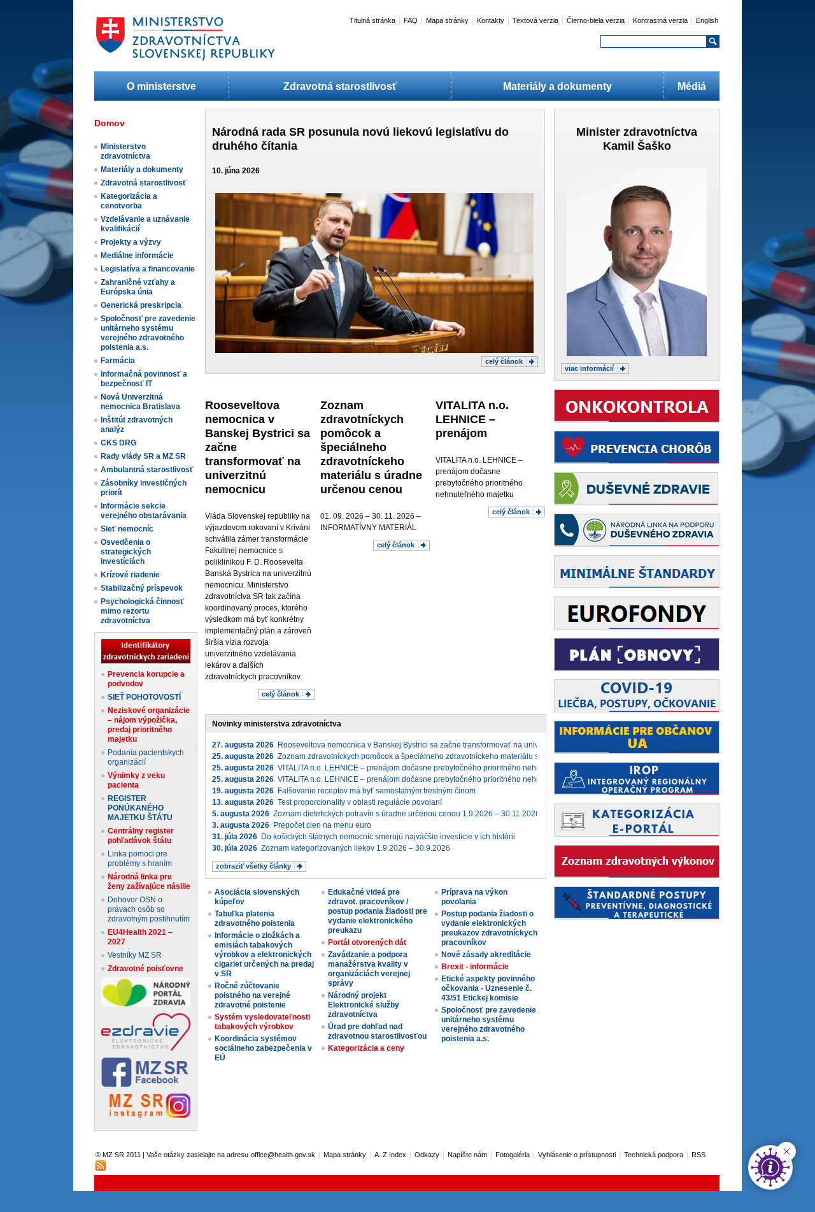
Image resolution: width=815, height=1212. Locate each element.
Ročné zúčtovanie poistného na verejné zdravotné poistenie (252, 995)
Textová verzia (535, 20)
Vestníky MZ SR (135, 955)
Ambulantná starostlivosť (147, 469)
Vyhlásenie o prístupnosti (577, 1154)
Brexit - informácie (475, 966)
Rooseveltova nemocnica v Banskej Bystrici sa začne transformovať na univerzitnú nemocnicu (407, 744)
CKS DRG (118, 442)
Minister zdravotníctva (636, 132)
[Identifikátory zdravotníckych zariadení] (145, 660)
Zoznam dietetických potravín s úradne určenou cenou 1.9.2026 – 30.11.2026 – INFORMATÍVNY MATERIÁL (428, 813)
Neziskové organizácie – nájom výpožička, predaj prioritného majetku (149, 725)
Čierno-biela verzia (596, 20)
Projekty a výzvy (131, 242)
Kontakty (490, 20)
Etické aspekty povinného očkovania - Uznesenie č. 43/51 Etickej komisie (488, 988)
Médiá (691, 86)
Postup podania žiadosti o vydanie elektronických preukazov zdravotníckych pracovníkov (489, 928)
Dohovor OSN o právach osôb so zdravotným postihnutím (149, 909)
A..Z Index (390, 1154)
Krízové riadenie (130, 574)
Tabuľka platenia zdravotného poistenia (255, 918)
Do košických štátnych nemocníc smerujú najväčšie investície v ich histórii (363, 836)
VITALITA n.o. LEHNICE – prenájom (472, 419)
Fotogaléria (512, 1154)
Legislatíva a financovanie (148, 268)
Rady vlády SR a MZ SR (143, 456)
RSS (698, 1154)
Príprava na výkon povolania (474, 897)
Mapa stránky (447, 20)
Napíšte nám (467, 1154)
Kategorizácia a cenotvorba (129, 201)
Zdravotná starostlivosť (340, 86)
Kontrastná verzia (660, 20)
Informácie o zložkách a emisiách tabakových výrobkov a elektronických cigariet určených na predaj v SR (264, 954)
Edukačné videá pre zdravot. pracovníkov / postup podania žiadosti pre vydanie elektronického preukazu (377, 911)
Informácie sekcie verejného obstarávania (144, 510)
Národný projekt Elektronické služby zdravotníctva (363, 1005)
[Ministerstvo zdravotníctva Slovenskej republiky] (185, 59)
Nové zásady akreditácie (486, 954)
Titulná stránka (372, 20)
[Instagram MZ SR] (145, 1115)
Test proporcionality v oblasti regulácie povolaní (327, 802)
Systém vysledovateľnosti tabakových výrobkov (262, 1022)
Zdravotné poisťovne (145, 968)
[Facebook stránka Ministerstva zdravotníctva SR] (145, 1084)
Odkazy (427, 1154)
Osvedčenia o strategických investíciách (126, 552)
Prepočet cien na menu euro (291, 825)
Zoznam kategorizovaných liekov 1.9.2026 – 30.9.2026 (331, 848)
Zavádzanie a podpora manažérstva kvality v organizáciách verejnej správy (369, 969)
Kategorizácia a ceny (366, 1048)
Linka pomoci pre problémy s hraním (140, 858)
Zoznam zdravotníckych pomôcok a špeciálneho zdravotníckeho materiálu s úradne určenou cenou (371, 447)
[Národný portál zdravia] (145, 1004)
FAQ (411, 20)
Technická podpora (653, 1154)
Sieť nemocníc (127, 528)
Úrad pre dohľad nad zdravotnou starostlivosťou (377, 1031)
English (707, 20)
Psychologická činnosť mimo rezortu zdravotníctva (142, 611)
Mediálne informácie (137, 255)
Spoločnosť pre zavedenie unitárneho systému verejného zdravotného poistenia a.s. (148, 333)
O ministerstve (161, 86)
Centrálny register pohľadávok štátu (141, 835)
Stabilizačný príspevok (142, 588)
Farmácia (118, 360)
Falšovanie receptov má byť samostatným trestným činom (344, 790)
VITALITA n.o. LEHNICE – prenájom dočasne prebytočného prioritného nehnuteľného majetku (406, 767)
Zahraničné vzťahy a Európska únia (138, 287)
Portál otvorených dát (367, 942)
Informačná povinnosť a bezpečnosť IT (144, 379)
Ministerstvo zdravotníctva (125, 151)
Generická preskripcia (141, 305)
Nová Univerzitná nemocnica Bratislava (140, 402)
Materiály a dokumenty (557, 86)
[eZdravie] (145, 1048)
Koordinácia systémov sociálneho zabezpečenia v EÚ (263, 1048)
